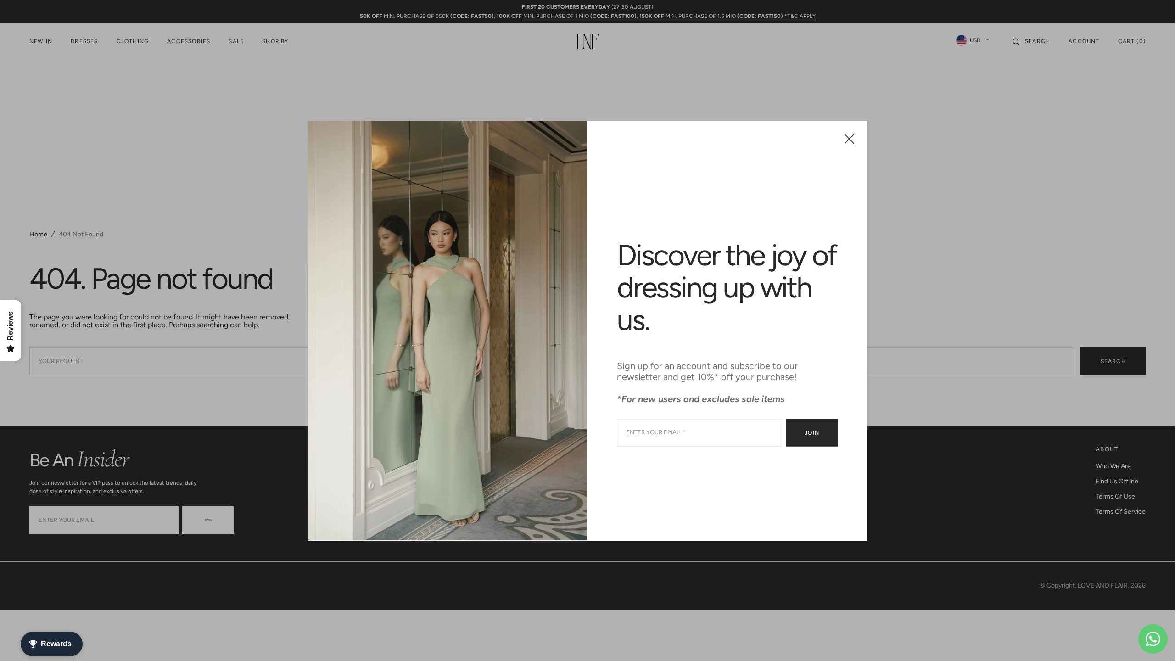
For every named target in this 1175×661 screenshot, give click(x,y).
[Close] (849, 139)
